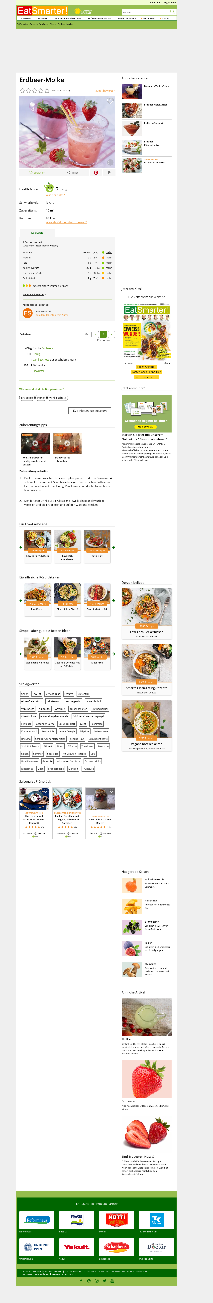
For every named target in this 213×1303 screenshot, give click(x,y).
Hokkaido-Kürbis (154, 879)
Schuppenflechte (98, 738)
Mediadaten (57, 1274)
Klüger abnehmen (99, 18)
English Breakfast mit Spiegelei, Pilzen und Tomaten (67, 819)
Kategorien (70, 1274)
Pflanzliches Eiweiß (67, 609)
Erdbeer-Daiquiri (153, 123)
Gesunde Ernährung (68, 18)
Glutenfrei (83, 693)
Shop (165, 18)
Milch (40, 768)
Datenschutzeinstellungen (111, 1271)
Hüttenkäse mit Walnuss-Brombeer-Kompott (34, 819)
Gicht (83, 723)
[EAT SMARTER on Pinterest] (89, 1280)
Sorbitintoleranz (30, 746)
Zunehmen (87, 746)
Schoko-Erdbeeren (154, 162)
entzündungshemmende (54, 716)
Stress (60, 746)
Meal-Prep (97, 662)
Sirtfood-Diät (53, 693)
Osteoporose (101, 731)
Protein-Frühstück (97, 609)
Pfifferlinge (151, 900)
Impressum (75, 1271)
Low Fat (37, 693)
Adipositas (45, 708)
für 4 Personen (29, 761)
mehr (109, 252)
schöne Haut (77, 738)
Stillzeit (48, 746)
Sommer (25, 18)
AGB (66, 1271)
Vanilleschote (41, 359)
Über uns (26, 1271)
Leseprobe (127, 363)
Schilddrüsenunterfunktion (50, 738)
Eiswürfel (38, 371)
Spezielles (52, 753)
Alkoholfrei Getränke (68, 761)
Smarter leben (127, 18)
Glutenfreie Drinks (31, 701)
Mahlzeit (73, 768)
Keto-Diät (97, 555)
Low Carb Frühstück (37, 555)
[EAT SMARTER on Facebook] (81, 1280)
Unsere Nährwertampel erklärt (50, 285)
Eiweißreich (37, 609)
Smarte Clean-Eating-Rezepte (146, 688)
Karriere (37, 1271)
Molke (126, 1039)
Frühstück (88, 768)
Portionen (103, 340)
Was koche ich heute (37, 662)
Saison (25, 753)
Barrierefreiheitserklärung (35, 1274)
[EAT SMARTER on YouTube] (112, 1280)
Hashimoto (97, 723)
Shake (24, 693)
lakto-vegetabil (73, 701)
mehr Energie (67, 731)
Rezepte (42, 18)
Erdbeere (27, 398)
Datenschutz (89, 1271)
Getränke (47, 761)
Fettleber (26, 723)
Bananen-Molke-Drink (156, 86)
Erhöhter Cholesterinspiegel (88, 716)
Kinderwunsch (29, 731)
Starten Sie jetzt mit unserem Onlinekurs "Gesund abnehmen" (145, 437)
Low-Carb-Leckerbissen (146, 632)
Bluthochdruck (100, 708)
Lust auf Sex (49, 731)
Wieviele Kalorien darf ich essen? (66, 222)
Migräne (84, 731)
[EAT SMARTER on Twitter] (104, 1280)
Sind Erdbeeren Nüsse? (138, 1157)
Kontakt (58, 1271)
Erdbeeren (48, 348)
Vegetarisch (27, 708)
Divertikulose (28, 716)
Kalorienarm (53, 701)
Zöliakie (72, 746)
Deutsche (103, 746)
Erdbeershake (56, 768)
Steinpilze (150, 964)
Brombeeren (152, 921)
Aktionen (149, 18)
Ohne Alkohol (93, 701)
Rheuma (26, 738)
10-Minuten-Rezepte (74, 753)
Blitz (93, 753)
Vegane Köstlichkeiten (146, 744)
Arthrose (60, 708)
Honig (36, 354)
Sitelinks (47, 1271)
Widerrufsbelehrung (137, 1271)
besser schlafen (78, 708)
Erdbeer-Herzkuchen (156, 104)
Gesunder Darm (45, 723)
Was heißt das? (55, 195)
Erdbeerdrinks (93, 761)
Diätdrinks (27, 768)
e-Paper (167, 363)
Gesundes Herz (66, 723)
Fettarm (68, 693)
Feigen (148, 942)
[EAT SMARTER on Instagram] (96, 1280)
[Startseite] (42, 10)
